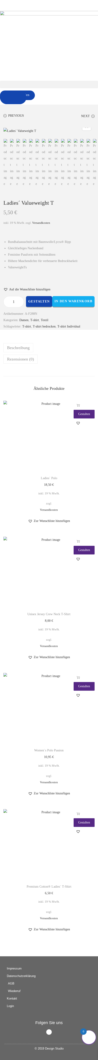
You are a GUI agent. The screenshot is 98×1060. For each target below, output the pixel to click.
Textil (44, 320)
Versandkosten (41, 222)
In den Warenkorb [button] (78, 405)
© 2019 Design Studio (49, 1048)
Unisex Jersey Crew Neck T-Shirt (48, 614)
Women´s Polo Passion (49, 750)
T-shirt (34, 320)
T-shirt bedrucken (44, 326)
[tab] (49, 347)
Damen (23, 320)
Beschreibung (18, 347)
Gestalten (39, 301)
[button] (49, 84)
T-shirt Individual (68, 326)
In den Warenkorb (73, 301)
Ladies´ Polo (49, 478)
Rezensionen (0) (20, 359)
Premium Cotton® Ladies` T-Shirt (49, 886)
